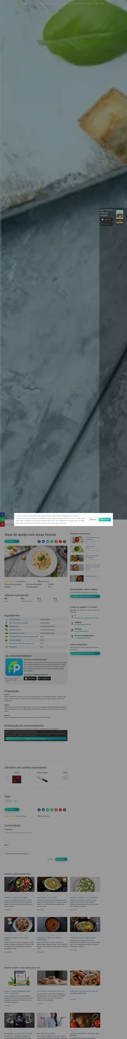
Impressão (63, 523)
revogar (52, 520)
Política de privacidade (52, 523)
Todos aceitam (104, 519)
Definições (93, 519)
